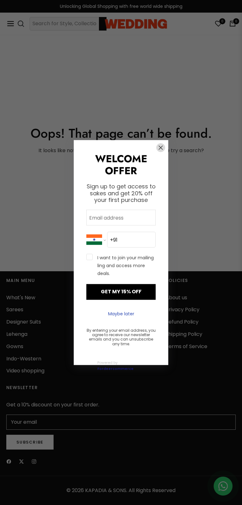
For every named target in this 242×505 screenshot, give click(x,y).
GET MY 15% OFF (121, 291)
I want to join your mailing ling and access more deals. (125, 266)
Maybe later (121, 314)
